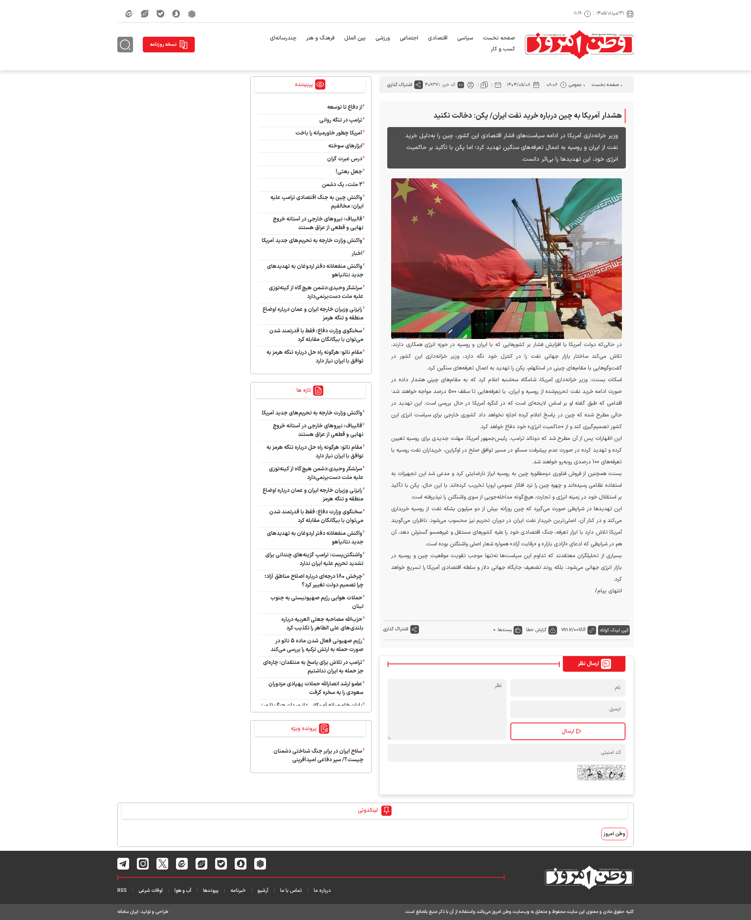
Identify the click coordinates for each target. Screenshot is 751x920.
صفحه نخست (499, 38)
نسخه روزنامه (163, 44)
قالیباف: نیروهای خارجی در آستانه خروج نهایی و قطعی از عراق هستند (318, 223)
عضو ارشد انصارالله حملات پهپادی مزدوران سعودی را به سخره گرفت (315, 688)
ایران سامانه (127, 911)
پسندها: (504, 629)
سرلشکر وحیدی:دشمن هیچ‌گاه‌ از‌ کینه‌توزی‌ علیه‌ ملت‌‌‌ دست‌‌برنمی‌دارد (316, 292)
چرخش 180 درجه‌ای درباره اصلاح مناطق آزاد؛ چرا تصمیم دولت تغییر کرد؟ (313, 580)
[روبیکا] (192, 14)
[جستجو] (125, 44)
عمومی (575, 84)
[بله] (160, 14)
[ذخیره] (484, 85)
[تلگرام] (123, 863)
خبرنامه (238, 891)
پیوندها (211, 891)
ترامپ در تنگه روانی (340, 120)
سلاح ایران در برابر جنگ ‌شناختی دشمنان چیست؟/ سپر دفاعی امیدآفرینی (318, 755)
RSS (122, 891)
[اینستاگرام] (142, 863)
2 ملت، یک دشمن (342, 185)
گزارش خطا (536, 629)
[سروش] (176, 14)
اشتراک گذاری (399, 84)
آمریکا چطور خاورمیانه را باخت (328, 133)
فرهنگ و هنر (320, 38)
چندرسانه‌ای (283, 38)
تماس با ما (291, 891)
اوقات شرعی (150, 891)
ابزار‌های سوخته (345, 146)
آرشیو (262, 891)
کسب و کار (503, 49)
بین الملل (355, 38)
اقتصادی (437, 38)
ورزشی (383, 38)
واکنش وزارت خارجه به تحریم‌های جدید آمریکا (312, 241)
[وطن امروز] (579, 44)
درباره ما (322, 891)
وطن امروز (614, 834)
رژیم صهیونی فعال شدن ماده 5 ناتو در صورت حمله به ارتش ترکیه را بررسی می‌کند (317, 645)
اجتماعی (409, 38)
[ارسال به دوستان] (498, 85)
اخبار (357, 253)
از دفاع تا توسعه (344, 107)
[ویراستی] (145, 14)
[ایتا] (129, 14)
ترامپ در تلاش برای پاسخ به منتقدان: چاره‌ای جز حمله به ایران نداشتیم (313, 666)
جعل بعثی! (349, 172)
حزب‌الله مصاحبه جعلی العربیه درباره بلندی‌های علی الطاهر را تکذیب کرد (322, 623)
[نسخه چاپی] (470, 85)
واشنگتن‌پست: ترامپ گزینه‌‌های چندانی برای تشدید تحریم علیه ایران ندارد (314, 559)
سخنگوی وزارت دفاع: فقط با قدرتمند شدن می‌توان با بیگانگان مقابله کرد (316, 335)
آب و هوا (182, 891)
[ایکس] (162, 863)
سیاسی (465, 38)
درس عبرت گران (344, 159)
